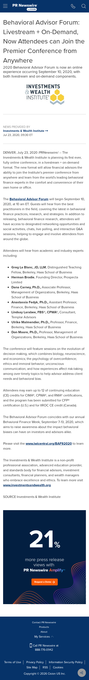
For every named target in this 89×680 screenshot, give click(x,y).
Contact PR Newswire (44, 622)
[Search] (83, 6)
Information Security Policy (66, 662)
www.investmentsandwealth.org (27, 485)
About (44, 632)
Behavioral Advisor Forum (29, 199)
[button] (44, 94)
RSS (45, 667)
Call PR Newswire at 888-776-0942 (45, 647)
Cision (52, 673)
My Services (42, 636)
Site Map (31, 667)
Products (44, 627)
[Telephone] (73, 6)
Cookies (58, 667)
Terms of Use (12, 662)
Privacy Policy (35, 662)
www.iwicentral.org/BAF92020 (49, 443)
